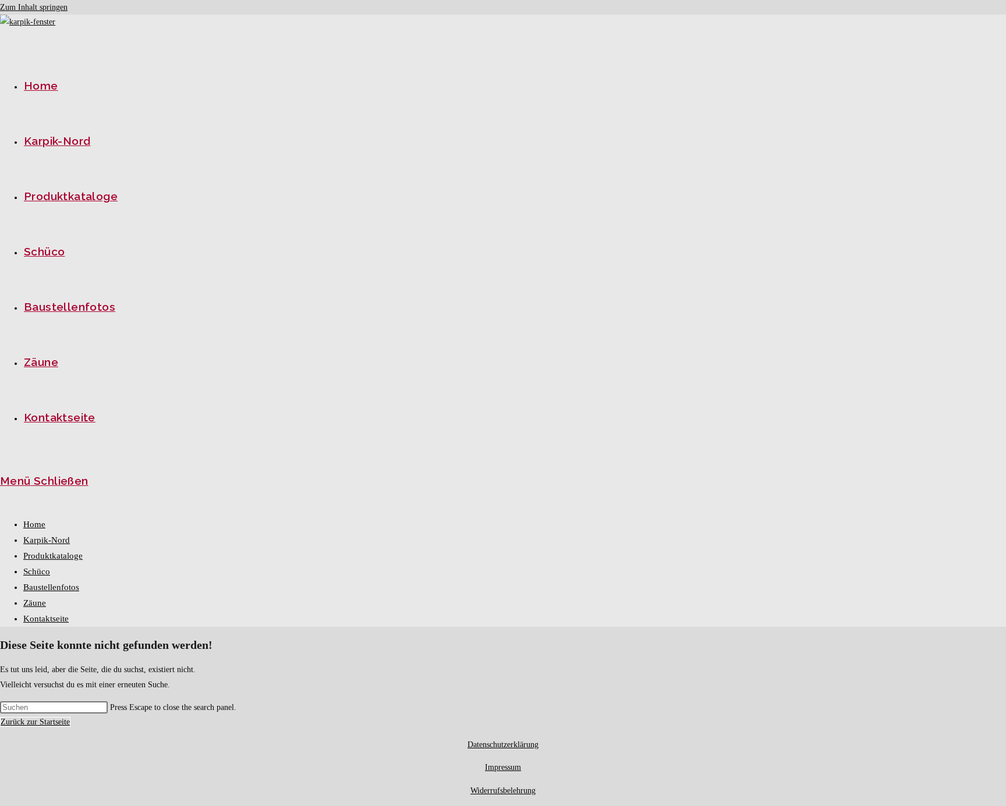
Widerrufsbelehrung (503, 790)
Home (34, 524)
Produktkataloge (53, 555)
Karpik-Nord (46, 540)
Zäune (34, 603)
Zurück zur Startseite (35, 722)
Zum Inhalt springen (34, 7)
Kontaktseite (46, 618)
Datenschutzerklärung (503, 744)
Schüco (36, 571)
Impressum (503, 767)
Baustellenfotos (51, 587)
